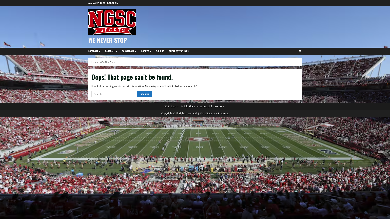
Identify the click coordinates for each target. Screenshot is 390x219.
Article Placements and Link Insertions (203, 106)
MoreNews (206, 113)
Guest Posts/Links (179, 51)
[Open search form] (300, 51)
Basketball (128, 51)
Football (93, 51)
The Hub (160, 51)
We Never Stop (107, 40)
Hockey (145, 51)
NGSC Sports (171, 106)
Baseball (110, 51)
